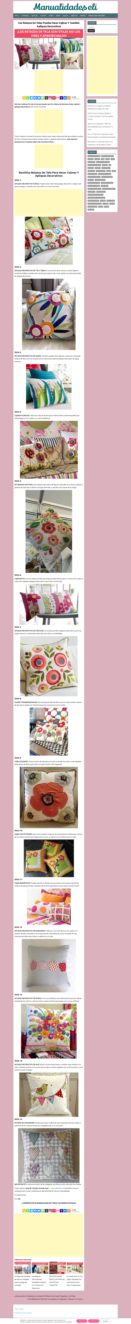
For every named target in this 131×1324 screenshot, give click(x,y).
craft (102, 159)
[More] (69, 98)
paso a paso (110, 200)
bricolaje (90, 159)
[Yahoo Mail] (61, 98)
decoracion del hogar (103, 162)
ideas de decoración (94, 177)
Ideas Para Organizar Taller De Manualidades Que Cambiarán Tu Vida (100, 127)
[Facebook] (35, 98)
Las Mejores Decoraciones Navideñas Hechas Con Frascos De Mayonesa (39, 1282)
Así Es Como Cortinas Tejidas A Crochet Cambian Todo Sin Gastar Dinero (100, 116)
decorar (104, 165)
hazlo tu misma (100, 171)
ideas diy (90, 180)
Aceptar (81, 1321)
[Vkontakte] (65, 98)
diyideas (97, 168)
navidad (102, 200)
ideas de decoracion (104, 174)
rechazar (93, 1321)
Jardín (58, 16)
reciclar (112, 203)
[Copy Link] (24, 98)
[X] (46, 98)
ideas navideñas (100, 180)
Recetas (65, 16)
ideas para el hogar (107, 183)
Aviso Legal (19, 1309)
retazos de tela (92, 206)
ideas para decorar (93, 183)
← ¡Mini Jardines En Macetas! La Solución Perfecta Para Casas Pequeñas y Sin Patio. (44, 1296)
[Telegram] (31, 98)
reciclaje (105, 203)
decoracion (91, 162)
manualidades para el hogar (96, 197)
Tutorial (106, 206)
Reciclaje (34, 16)
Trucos (101, 206)
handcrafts (91, 171)
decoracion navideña (94, 165)
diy (110, 165)
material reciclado (93, 200)
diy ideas (90, 168)
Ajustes (105, 1321)
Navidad (83, 16)
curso (112, 159)
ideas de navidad (107, 177)
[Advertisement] (48, 82)
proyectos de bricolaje (94, 203)
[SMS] (42, 98)
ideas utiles (104, 186)
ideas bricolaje (92, 174)
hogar (108, 171)
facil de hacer (106, 168)
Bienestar (74, 16)
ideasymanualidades (109, 189)
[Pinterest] (54, 98)
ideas (113, 171)
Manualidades (101, 192)
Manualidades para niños (97, 16)
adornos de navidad (94, 156)
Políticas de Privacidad (23, 1313)
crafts (107, 159)
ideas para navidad (93, 186)
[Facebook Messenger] (39, 98)
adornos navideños (107, 156)
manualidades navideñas (95, 194)
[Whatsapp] (27, 98)
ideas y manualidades (94, 189)
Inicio (17, 16)
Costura (43, 16)
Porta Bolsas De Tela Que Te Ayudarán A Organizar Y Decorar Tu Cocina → (56, 1299)
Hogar (51, 16)
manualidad (91, 192)
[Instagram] (50, 98)
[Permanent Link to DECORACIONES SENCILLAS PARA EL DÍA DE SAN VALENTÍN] (57, 1268)
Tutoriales (25, 16)
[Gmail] (57, 98)
